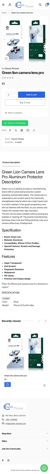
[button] (3, 4)
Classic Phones (10, 68)
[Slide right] (45, 39)
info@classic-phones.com (15, 423)
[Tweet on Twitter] (16, 130)
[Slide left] (4, 39)
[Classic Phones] (14, 409)
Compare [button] (6, 298)
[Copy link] (34, 130)
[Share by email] (27, 130)
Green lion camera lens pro (15, 376)
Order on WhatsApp (17, 123)
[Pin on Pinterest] (22, 130)
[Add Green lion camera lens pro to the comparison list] (44, 385)
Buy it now (25, 102)
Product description (11, 162)
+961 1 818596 (11, 419)
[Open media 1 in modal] (25, 39)
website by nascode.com (32, 470)
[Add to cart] (7, 384)
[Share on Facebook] (10, 130)
